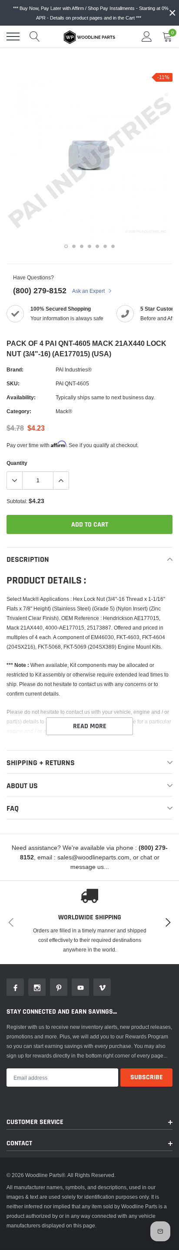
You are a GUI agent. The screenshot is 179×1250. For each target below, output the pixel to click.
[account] (147, 36)
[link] (15, 987)
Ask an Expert (89, 291)
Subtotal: (17, 501)
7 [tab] (113, 246)
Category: (19, 411)
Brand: (15, 369)
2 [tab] (74, 246)
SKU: (13, 383)
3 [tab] (81, 246)
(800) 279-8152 (39, 290)
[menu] (13, 36)
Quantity (17, 463)
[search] (35, 36)
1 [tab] (66, 246)
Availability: (21, 397)
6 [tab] (105, 246)
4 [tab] (89, 246)
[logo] (89, 36)
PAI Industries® (74, 369)
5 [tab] (97, 246)
